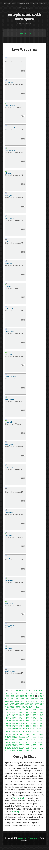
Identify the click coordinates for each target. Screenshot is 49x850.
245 (23, 742)
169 (27, 723)
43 (33, 696)
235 (27, 740)
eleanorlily (8, 535)
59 (33, 699)
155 (16, 721)
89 (28, 704)
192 (30, 729)
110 (13, 710)
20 (16, 693)
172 (38, 723)
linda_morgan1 (10, 105)
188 (16, 729)
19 (13, 693)
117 (38, 710)
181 (30, 726)
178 (20, 726)
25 (28, 693)
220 (13, 737)
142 (9, 718)
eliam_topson (9, 331)
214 (30, 734)
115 (30, 710)
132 (13, 715)
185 (6, 729)
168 (23, 723)
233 (20, 740)
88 (26, 704)
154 (13, 721)
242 (13, 742)
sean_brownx (9, 399)
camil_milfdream (10, 671)
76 (36, 701)
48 (6, 699)
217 (41, 734)
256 (23, 745)
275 (13, 751)
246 (27, 742)
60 (36, 699)
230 (9, 740)
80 (6, 704)
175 (9, 726)
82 (11, 704)
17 (8, 693)
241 (9, 742)
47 (43, 696)
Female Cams (24, 3)
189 (20, 729)
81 (8, 704)
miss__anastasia (10, 626)
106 (37, 707)
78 (41, 701)
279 (27, 751)
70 (21, 701)
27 (33, 693)
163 (6, 723)
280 (30, 751)
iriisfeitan (8, 173)
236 (30, 740)
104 (30, 707)
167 (20, 723)
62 (41, 699)
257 (27, 745)
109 (9, 710)
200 (20, 731)
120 (9, 712)
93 (38, 704)
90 (31, 704)
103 (26, 707)
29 (38, 693)
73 (28, 701)
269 (30, 748)
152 (6, 721)
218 (6, 737)
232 (16, 740)
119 (6, 712)
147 (27, 718)
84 (16, 704)
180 (27, 726)
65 (8, 701)
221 (16, 737)
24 (26, 693)
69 (18, 701)
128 (38, 712)
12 (34, 691)
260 (38, 745)
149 (34, 718)
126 (30, 712)
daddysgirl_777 (10, 263)
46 (41, 696)
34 (11, 696)
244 (20, 742)
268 (27, 748)
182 (34, 726)
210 (16, 734)
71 (23, 701)
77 (38, 701)
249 (38, 742)
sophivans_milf (10, 128)
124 (23, 712)
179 (23, 726)
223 (23, 737)
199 (16, 731)
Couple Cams (9, 3)
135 (23, 715)
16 (6, 693)
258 (30, 745)
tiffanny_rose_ (10, 82)
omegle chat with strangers (24, 16)
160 (34, 721)
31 (43, 693)
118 (41, 710)
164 (9, 723)
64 (6, 701)
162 (41, 721)
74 (31, 701)
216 (38, 734)
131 (9, 715)
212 (23, 734)
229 (6, 740)
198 (13, 731)
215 (34, 734)
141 (6, 718)
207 (6, 734)
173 (41, 723)
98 (11, 707)
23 (23, 693)
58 (31, 699)
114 (27, 710)
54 (21, 699)
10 (29, 691)
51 (13, 699)
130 (6, 715)
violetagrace (9, 580)
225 (30, 737)
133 (16, 715)
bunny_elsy (9, 603)
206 (41, 731)
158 (27, 721)
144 (16, 718)
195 (41, 729)
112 (20, 710)
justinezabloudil (10, 150)
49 (8, 699)
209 (13, 734)
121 (13, 712)
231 (13, 740)
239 (41, 740)
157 (23, 721)
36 (16, 696)
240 (6, 742)
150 (38, 718)
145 (20, 718)
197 (9, 731)
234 (23, 740)
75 (33, 701)
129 (41, 712)
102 (23, 707)
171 (34, 723)
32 (6, 696)
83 (13, 704)
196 (6, 731)
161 (38, 721)
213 (27, 734)
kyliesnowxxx (9, 218)
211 (20, 734)
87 (23, 704)
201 (23, 731)
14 (39, 691)
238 (38, 740)
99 (13, 707)
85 (18, 704)
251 (6, 745)
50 (11, 699)
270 (34, 748)
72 (26, 701)
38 (21, 696)
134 (20, 715)
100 (16, 707)
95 (43, 704)
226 (34, 737)
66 (11, 701)
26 (31, 693)
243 (16, 742)
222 (20, 737)
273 (6, 751)
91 (33, 704)
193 (34, 729)
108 (6, 710)
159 (30, 721)
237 (34, 740)
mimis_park (9, 196)
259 (34, 745)
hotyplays (8, 354)
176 (13, 726)
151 (41, 718)
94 (41, 704)
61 (38, 699)
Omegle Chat (18, 798)
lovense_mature (10, 377)
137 (30, 715)
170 (30, 723)
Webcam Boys (24, 8)
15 (41, 691)
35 (13, 696)
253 (13, 745)
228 (41, 737)
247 (30, 742)
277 (20, 751)
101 (19, 707)
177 (16, 726)
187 (13, 729)
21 (18, 693)
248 (34, 742)
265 (16, 748)
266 (20, 748)
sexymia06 (8, 648)
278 (23, 751)
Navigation (24, 33)
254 (16, 745)
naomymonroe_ (10, 467)
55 (23, 699)
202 (27, 731)
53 (18, 699)
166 (16, 723)
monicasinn (9, 60)
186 (9, 729)
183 (38, 726)
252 (9, 745)
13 (36, 691)
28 (36, 693)
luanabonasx (9, 512)
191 (27, 729)
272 (41, 748)
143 (13, 718)
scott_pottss (9, 558)
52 (16, 699)
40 (26, 696)
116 (34, 710)
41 (28, 696)
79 (43, 701)
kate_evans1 (9, 490)
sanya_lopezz (9, 445)
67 (13, 701)
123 (20, 712)
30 (41, 693)
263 (9, 748)
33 (8, 696)
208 (9, 734)
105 (33, 707)
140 (41, 715)
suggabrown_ (9, 241)
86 (21, 704)
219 (9, 737)
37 (18, 696)
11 (31, 691)
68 (16, 701)
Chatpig (15, 812)
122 (16, 712)
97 (8, 707)
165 (13, 723)
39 (23, 696)
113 (23, 710)
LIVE (23, 71)
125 (27, 712)
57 (28, 699)
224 (27, 737)
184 (41, 726)
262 (6, 748)
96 (6, 707)
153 (9, 721)
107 (41, 707)
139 (38, 715)
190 (23, 729)
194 (38, 729)
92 (36, 704)
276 (16, 751)
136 (27, 715)
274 (9, 751)
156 (20, 721)
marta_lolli (8, 422)
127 (34, 712)
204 (34, 731)
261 (41, 745)
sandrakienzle (9, 286)
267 (23, 748)
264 (13, 748)
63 (43, 699)
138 (34, 715)
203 (30, 731)
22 (21, 693)
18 (11, 693)
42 (31, 696)
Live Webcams (39, 3)
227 (38, 737)
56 (26, 699)
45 (38, 696)
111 (16, 710)
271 (38, 748)
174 (6, 726)
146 (23, 718)
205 (38, 731)
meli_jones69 (9, 309)
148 (30, 718)
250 (41, 742)
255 (20, 745)
